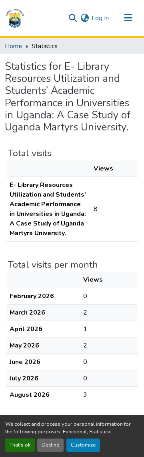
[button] (15, 18)
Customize (83, 445)
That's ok (20, 445)
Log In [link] (100, 18)
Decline (50, 445)
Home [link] (13, 46)
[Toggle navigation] (128, 18)
